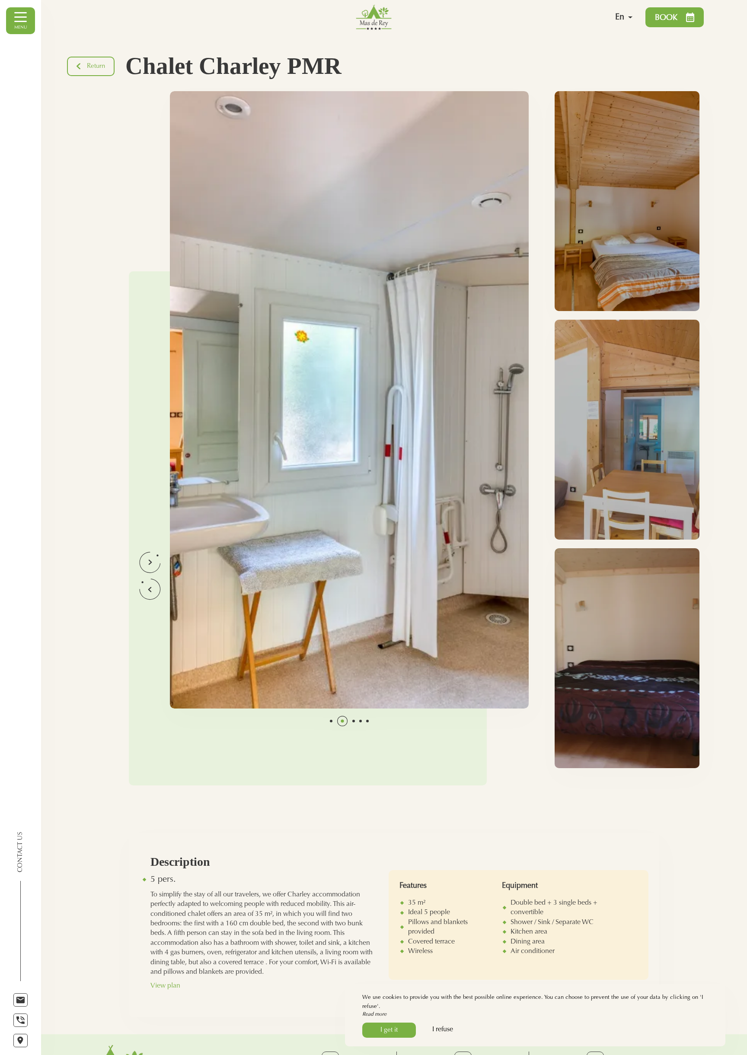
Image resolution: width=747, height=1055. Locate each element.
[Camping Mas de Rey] (460, 17)
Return (96, 66)
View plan (165, 985)
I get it (389, 1030)
